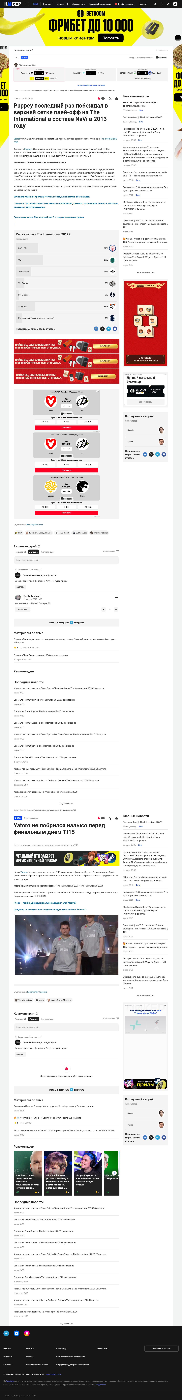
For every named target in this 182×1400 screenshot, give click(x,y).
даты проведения (35, 206)
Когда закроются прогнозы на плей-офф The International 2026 (45, 791)
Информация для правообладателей (72, 1364)
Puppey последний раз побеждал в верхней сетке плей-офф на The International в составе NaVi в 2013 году (74, 90)
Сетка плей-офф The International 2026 (142, 117)
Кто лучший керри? (139, 416)
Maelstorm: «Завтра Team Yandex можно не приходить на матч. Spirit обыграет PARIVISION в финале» (144, 205)
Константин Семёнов (37, 992)
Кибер (16, 90)
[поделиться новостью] (116, 98)
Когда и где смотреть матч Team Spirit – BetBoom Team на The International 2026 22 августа (60, 734)
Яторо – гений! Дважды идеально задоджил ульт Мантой (45, 902)
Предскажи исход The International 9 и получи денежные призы (49, 217)
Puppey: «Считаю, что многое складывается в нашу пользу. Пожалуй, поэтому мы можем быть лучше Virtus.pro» (65, 641)
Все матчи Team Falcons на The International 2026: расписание (45, 757)
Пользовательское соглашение (70, 1356)
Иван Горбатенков (34, 524)
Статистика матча (142, 78)
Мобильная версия (161, 1348)
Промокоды (102, 1348)
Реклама (29, 1356)
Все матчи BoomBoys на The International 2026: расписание (44, 711)
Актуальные (47, 551)
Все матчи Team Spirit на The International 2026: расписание (44, 745)
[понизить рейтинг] (116, 609)
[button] (116, 597)
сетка (69, 203)
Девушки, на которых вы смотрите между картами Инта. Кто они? (50, 909)
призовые (19, 206)
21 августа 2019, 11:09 (33, 599)
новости (102, 203)
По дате (19, 551)
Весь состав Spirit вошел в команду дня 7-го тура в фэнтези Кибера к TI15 (145, 189)
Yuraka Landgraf (32, 596)
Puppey (27, 148)
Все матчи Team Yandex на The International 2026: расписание (45, 722)
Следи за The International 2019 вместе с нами (39, 203)
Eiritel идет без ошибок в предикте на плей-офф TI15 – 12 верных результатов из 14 (145, 174)
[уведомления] (161, 4)
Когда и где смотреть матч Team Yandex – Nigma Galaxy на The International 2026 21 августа (60, 768)
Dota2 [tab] (24, 58)
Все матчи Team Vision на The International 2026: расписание (44, 699)
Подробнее (101, 1384)
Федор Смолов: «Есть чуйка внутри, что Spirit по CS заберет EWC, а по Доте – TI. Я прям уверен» (144, 257)
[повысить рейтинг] (103, 609)
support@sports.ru (53, 1374)
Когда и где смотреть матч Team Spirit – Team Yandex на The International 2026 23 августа (59, 688)
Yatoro (23, 872)
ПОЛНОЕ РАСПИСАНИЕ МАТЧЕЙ (91, 85)
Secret (17, 138)
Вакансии (30, 1348)
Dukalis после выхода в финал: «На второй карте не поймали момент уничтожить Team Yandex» (145, 980)
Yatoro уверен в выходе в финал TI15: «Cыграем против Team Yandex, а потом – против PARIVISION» (64, 1130)
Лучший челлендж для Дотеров (39, 575)
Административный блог (37, 1364)
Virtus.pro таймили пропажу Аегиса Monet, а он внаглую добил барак (52, 196)
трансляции (90, 203)
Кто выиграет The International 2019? (43, 234)
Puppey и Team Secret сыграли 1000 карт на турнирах (41, 655)
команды (113, 203)
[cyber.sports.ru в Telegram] (6, 1334)
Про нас (7, 1348)
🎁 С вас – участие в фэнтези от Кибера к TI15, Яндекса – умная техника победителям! (145, 240)
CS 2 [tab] (16, 58)
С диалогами (109, 551)
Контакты (7, 1364)
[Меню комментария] (116, 597)
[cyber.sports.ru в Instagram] (27, 1334)
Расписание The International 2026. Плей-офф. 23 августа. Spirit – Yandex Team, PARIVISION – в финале (144, 132)
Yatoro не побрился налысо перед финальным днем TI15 (140, 104)
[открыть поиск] (155, 4)
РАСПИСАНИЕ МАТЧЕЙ (23, 50)
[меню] (26, 4)
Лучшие (33, 551)
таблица (77, 203)
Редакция (7, 1356)
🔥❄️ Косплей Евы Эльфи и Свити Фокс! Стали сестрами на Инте (47, 1117)
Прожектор (61, 1348)
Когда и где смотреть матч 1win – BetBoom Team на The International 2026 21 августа (56, 780)
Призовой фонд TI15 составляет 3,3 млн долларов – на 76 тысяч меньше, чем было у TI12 (145, 224)
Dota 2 (22, 90)
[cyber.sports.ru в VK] (17, 1334)
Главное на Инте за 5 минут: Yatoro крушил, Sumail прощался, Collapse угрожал (54, 1106)
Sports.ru (10, 1381)
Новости (29, 90)
